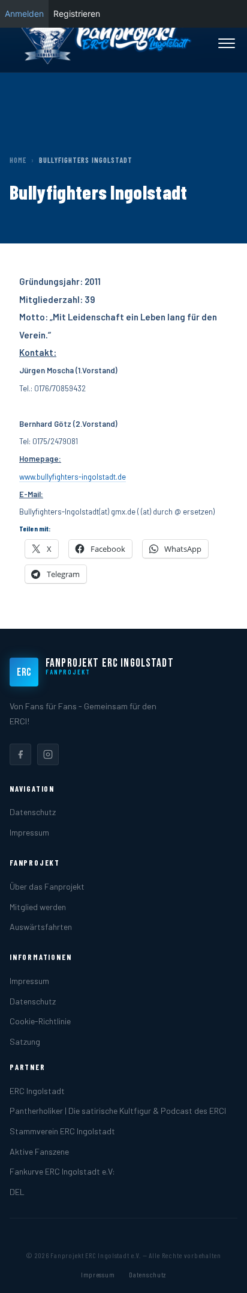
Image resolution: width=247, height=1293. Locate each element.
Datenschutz (33, 812)
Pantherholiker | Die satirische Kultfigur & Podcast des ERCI (118, 1110)
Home (18, 160)
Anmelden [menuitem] (24, 13)
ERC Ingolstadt (37, 1091)
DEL (17, 1192)
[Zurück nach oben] (219, 1271)
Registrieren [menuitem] (76, 13)
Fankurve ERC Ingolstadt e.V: (62, 1171)
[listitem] (20, 754)
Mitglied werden (38, 907)
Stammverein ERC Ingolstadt (62, 1131)
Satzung (25, 1041)
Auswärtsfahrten (41, 927)
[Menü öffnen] (226, 43)
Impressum (29, 832)
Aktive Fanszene (39, 1151)
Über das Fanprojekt (47, 886)
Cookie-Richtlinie (40, 1021)
